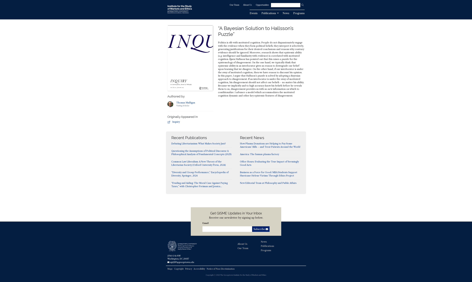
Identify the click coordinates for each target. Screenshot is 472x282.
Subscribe (260, 229)
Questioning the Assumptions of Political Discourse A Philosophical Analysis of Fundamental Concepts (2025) (201, 153)
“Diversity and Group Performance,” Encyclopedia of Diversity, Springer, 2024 (200, 174)
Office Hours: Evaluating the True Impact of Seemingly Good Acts (269, 163)
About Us (242, 244)
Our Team (242, 248)
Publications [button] (269, 13)
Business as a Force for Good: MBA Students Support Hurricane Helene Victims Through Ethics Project (268, 174)
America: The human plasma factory (259, 154)
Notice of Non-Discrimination (221, 269)
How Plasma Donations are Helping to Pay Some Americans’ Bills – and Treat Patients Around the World (270, 145)
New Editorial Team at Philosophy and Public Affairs (268, 183)
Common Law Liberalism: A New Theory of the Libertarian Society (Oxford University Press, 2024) (198, 163)
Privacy (188, 269)
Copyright (179, 269)
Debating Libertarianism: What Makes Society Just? (198, 143)
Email (205, 223)
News (264, 241)
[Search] (302, 5)
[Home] (179, 10)
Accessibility (199, 269)
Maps (170, 269)
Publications (267, 246)
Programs (266, 250)
